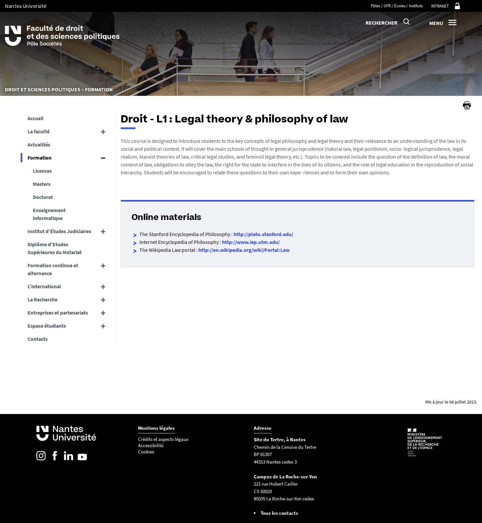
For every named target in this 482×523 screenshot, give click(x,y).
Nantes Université (26, 6)
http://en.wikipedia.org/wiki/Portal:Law (244, 250)
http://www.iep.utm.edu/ (251, 242)
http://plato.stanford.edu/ (263, 234)
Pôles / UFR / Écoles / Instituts (397, 6)
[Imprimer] (467, 105)
